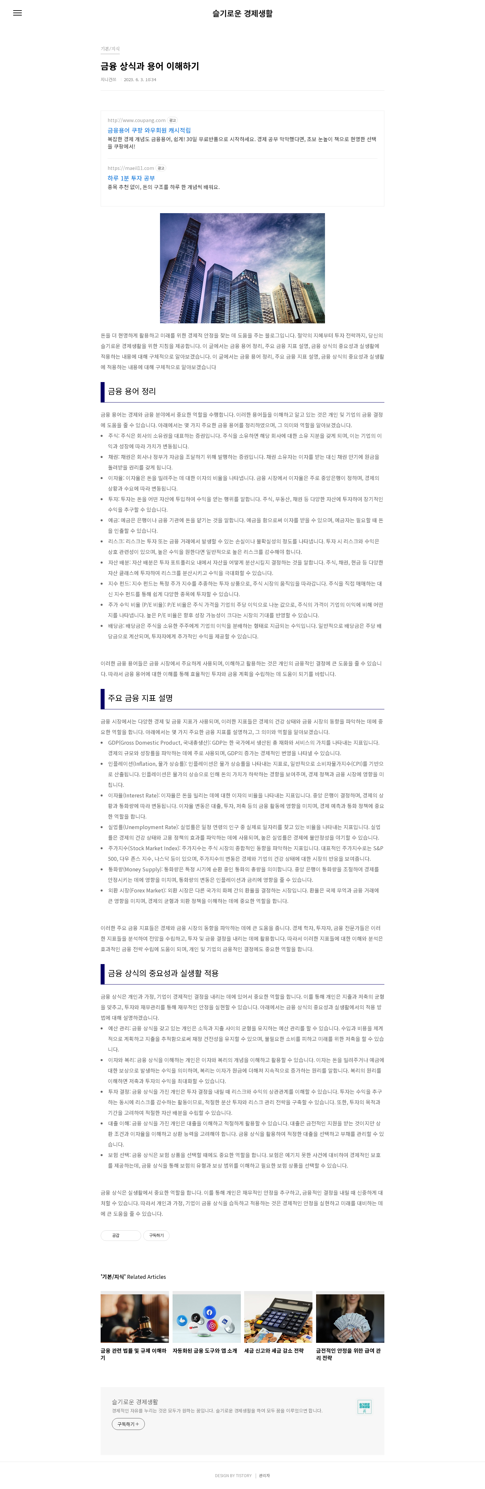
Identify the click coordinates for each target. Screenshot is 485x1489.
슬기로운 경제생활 (242, 13)
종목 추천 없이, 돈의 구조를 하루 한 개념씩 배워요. (164, 186)
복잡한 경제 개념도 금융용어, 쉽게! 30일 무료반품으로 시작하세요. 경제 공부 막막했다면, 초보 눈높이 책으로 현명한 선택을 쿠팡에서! (242, 142)
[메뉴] (17, 13)
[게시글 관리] (134, 1236)
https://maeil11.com (131, 168)
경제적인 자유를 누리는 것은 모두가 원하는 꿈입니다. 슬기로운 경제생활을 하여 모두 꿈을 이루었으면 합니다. (217, 1410)
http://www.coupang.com (137, 120)
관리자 (264, 1475)
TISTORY (244, 1475)
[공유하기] (125, 1236)
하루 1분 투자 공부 (131, 178)
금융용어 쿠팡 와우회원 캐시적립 (149, 130)
